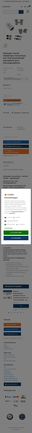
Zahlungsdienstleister (12, 220)
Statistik (18, 217)
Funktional (21, 224)
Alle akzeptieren (16, 232)
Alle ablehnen (16, 238)
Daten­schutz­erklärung (17, 211)
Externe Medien (11, 224)
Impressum (12, 213)
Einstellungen (8, 228)
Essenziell (9, 217)
